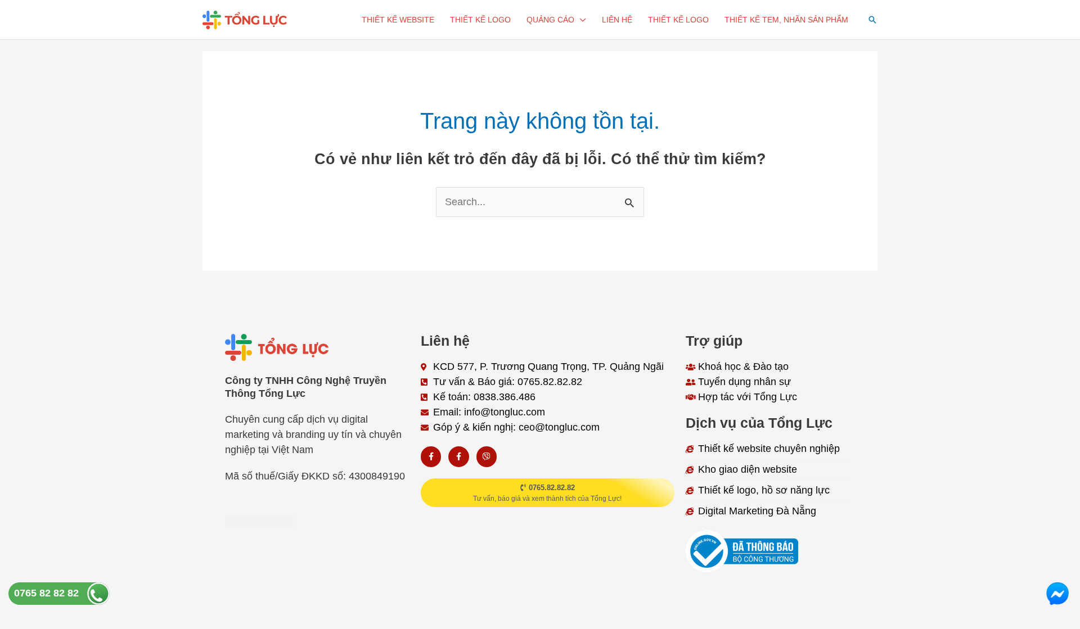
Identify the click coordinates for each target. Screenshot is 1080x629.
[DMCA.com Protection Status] (259, 520)
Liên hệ (617, 19)
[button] (872, 20)
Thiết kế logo (480, 19)
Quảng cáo (550, 19)
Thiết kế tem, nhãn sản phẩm (786, 19)
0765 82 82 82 (46, 593)
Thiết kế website (398, 19)
